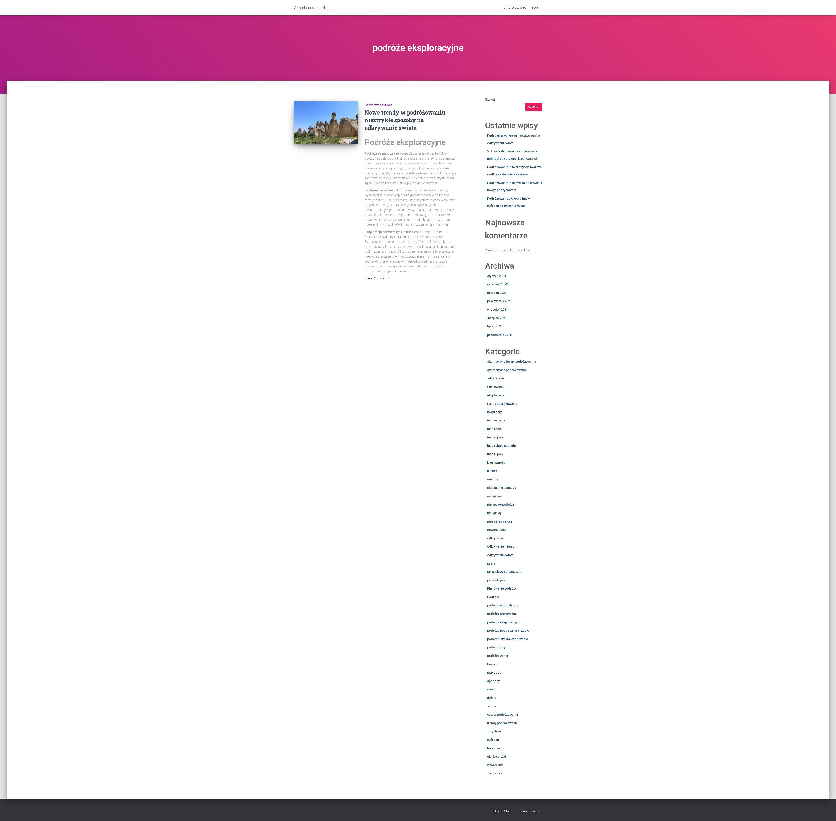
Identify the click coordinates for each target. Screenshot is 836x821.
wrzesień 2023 (497, 309)
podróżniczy (496, 647)
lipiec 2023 (495, 326)
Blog (535, 7)
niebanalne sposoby (501, 487)
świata (491, 698)
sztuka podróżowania (502, 714)
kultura (492, 471)
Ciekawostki (495, 387)
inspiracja (494, 429)
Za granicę (495, 773)
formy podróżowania (502, 403)
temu (381, 278)
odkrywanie (495, 538)
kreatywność (496, 462)
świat (490, 689)
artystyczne (495, 378)
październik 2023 (499, 301)
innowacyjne (496, 420)
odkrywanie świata (500, 555)
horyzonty (494, 412)
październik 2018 (499, 335)
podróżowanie (497, 655)
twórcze (493, 740)
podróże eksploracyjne (503, 622)
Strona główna (515, 7)
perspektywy (496, 580)
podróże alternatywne (502, 605)
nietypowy (494, 513)
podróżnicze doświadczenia (507, 639)
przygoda (494, 672)
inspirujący (495, 454)
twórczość (494, 748)
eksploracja (495, 395)
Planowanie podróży (501, 588)
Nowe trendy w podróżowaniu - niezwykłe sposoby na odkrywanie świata (407, 120)
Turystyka (494, 731)
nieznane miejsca (499, 521)
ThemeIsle (535, 811)
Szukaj (490, 99)
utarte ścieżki (496, 756)
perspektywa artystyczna (504, 571)
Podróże (493, 597)
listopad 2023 (497, 293)
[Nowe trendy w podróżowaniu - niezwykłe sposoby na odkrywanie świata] (326, 122)
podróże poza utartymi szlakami (510, 630)
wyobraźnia (495, 765)
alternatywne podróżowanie (507, 370)
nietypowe (494, 496)
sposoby (493, 681)
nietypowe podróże (378, 105)
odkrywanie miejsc (500, 546)
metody (492, 479)
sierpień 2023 (497, 318)
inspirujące (495, 437)
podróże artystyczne (502, 613)
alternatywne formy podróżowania (511, 361)
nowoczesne (496, 529)
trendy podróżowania (502, 723)
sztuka (492, 706)
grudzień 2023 (497, 284)
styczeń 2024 (496, 276)
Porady (492, 664)
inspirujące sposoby (501, 445)
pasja (491, 563)
